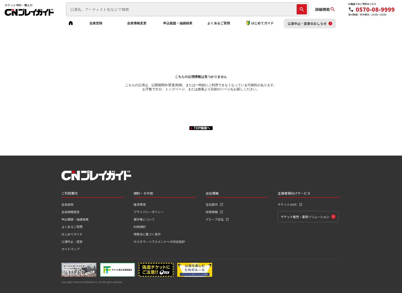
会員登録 (95, 23)
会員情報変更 (137, 23)
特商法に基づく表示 (147, 234)
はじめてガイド (262, 23)
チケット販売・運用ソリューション (305, 217)
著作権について (144, 219)
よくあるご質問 (218, 23)
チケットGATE (287, 204)
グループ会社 (215, 219)
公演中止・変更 (72, 241)
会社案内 (212, 204)
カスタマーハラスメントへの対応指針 (159, 241)
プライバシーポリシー (149, 212)
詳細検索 (322, 9)
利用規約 (140, 227)
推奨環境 (140, 204)
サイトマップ (70, 249)
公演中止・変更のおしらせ (307, 23)
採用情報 (212, 212)
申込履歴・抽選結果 (177, 23)
